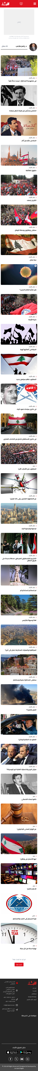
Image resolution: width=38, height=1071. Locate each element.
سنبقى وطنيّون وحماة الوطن (25, 230)
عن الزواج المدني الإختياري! (26, 829)
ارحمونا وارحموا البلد (29, 528)
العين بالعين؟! (31, 709)
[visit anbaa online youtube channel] (21, 1059)
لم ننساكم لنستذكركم (28, 590)
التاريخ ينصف (31, 200)
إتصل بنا (34, 991)
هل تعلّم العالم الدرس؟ (28, 289)
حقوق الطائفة (31, 170)
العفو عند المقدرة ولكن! (27, 739)
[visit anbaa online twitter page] (16, 1059)
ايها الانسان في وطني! (28, 858)
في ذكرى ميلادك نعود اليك (26, 409)
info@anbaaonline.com (9, 1005)
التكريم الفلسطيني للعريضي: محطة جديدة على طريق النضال (19, 559)
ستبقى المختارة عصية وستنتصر (24, 679)
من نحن (34, 988)
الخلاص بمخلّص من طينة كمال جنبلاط (22, 110)
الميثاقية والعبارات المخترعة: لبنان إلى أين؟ (20, 650)
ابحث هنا (19, 964)
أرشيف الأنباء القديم (31, 999)
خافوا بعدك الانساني (28, 799)
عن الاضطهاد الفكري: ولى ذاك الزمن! (23, 498)
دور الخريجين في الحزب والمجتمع (24, 918)
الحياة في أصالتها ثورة (28, 349)
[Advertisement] (19, 22)
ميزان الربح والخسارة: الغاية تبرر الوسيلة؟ (21, 769)
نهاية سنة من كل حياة (28, 948)
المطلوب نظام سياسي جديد (26, 379)
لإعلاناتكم (34, 994)
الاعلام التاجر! (31, 888)
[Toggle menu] (34, 3)
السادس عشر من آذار (29, 140)
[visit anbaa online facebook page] (10, 1059)
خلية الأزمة (32, 319)
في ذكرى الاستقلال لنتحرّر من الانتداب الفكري (19, 439)
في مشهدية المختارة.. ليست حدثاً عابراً (22, 80)
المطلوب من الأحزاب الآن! (27, 468)
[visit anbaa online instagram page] (27, 1059)
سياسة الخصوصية (32, 996)
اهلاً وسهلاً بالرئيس (29, 620)
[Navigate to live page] (21, 3)
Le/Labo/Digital (19, 1068)
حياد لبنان (33, 259)
